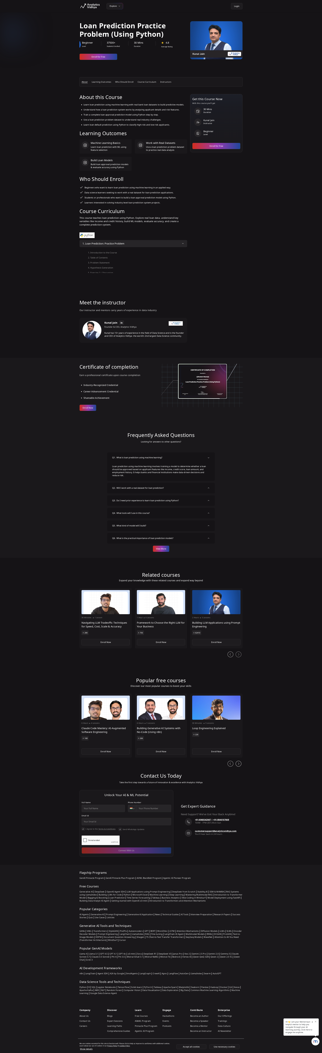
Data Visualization (151, 990)
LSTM (172, 931)
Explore (113, 6)
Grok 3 (89, 959)
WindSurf (112, 940)
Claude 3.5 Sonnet (101, 956)
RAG (147, 934)
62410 (197, 633)
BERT (152, 931)
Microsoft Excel (140, 894)
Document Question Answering (119, 937)
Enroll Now (88, 407)
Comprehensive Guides (118, 1031)
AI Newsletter (224, 1031)
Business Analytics (171, 897)
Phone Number (134, 802)
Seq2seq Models (194, 937)
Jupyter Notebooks (106, 987)
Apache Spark (170, 987)
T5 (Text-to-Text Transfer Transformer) (165, 937)
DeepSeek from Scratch (183, 891)
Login (236, 6)
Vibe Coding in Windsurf (194, 897)
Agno (164, 973)
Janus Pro (178, 953)
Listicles (110, 917)
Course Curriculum (147, 82)
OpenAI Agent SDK (116, 891)
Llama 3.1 (93, 953)
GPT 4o (122, 953)
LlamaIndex (137, 934)
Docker (223, 987)
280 (86, 633)
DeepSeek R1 (150, 953)
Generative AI (86, 891)
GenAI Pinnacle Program (91, 878)
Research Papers (222, 914)
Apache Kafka (86, 990)
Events (166, 1021)
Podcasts (167, 1026)
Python (127, 894)
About (85, 82)
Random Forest (114, 990)
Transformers (100, 931)
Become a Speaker (199, 1021)
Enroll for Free (98, 56)
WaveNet (208, 937)
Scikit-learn (136, 987)
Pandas (205, 987)
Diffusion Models (209, 931)
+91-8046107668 (221, 819)
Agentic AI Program (144, 1031)
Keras (237, 987)
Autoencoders (136, 931)
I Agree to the (101, 829)
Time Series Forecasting (138, 897)
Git (230, 987)
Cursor (122, 940)
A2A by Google (117, 973)
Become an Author (199, 1016)
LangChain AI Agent (174, 934)
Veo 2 (187, 953)
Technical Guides (170, 914)
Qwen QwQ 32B (201, 956)
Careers (83, 1026)
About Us (84, 1016)
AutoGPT (217, 973)
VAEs (89, 931)
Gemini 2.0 (213, 953)
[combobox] (132, 808)
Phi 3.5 (121, 956)
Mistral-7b (165, 956)
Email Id (85, 815)
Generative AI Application (140, 914)
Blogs (110, 1016)
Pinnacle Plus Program (146, 1026)
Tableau (156, 897)
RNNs (209, 934)
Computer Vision (132, 990)
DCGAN (217, 934)
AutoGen (184, 973)
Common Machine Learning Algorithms (210, 990)
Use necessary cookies (224, 1046)
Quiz (90, 917)
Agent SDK (102, 973)
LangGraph (145, 973)
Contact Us (84, 1021)
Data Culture (224, 1026)
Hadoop (214, 987)
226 (196, 734)
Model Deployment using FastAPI (224, 897)
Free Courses (141, 1016)
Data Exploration (170, 990)
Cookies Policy (124, 1046)
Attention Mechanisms (187, 931)
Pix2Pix (123, 931)
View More (161, 548)
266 (141, 738)
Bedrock (176, 956)
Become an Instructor (201, 1031)
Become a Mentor (199, 1026)
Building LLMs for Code (110, 894)
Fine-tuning (157, 934)
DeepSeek (100, 891)
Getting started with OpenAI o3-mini (129, 900)
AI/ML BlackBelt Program (149, 878)
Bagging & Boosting (97, 897)
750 (141, 633)
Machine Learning (158, 894)
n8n (81, 973)
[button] (105, 618)
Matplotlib (184, 987)
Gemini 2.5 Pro (199, 953)
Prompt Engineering (116, 914)
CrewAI (156, 973)
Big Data (184, 990)
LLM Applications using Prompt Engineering (148, 891)
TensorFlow (123, 987)
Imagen (140, 937)
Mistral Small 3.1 (135, 956)
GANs (82, 931)
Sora (139, 953)
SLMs (229, 931)
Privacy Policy (112, 1046)
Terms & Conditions (107, 829)
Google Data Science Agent (103, 993)
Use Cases (100, 917)
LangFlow (173, 973)
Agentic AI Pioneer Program (177, 878)
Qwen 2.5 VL (226, 956)
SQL (93, 987)
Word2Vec (162, 931)
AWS (97, 990)
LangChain (125, 934)
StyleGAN (113, 931)
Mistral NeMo (151, 956)
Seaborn (195, 987)
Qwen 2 (214, 956)
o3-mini (131, 953)
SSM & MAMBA (217, 891)
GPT (147, 931)
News (157, 914)
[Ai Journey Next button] (238, 764)
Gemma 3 (225, 953)
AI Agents (84, 914)
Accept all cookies (191, 1046)
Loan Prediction (117, 897)
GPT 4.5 (104, 953)
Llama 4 (83, 953)
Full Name (86, 802)
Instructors (165, 82)
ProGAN (227, 934)
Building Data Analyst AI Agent (94, 900)
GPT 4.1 (113, 953)
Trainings (222, 1021)
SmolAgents (132, 973)
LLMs (222, 931)
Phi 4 (114, 956)
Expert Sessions (115, 1021)
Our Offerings (225, 1016)
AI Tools (185, 914)
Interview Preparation (201, 914)
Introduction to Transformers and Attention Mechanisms (177, 900)
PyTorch (148, 987)
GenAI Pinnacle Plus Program (120, 878)
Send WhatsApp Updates (134, 829)
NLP (103, 990)
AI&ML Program (143, 1021)
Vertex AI (186, 956)
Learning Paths (114, 1026)
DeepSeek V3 (164, 953)
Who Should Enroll (124, 82)
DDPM (98, 937)
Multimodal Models (195, 934)
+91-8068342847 (203, 819)
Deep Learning (176, 894)
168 (86, 738)
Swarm (207, 973)
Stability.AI (202, 891)
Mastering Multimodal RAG (199, 894)
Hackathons (168, 1016)
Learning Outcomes (101, 82)
